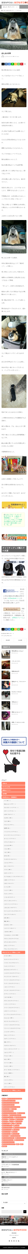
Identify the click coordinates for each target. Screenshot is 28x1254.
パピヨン (19, 1123)
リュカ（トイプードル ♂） (9, 966)
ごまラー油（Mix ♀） (8, 997)
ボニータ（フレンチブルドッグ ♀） (11, 1021)
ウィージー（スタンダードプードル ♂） (12, 980)
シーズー (5, 1115)
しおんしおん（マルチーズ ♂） (10, 907)
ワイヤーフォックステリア (9, 1144)
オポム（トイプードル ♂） (9, 1035)
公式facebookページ (14, 598)
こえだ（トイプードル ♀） (9, 986)
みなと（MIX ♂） (7, 1059)
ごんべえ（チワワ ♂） (8, 862)
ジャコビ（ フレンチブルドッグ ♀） (11, 962)
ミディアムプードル (15, 1135)
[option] (7, 1220)
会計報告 (4, 793)
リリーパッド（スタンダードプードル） (12, 1028)
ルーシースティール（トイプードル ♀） (12, 835)
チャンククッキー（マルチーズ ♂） (11, 976)
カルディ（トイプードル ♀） (10, 1038)
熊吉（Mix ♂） (7, 1076)
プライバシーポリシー (14, 1235)
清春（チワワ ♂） (8, 1042)
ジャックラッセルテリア (15, 1115)
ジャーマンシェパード (8, 1117)
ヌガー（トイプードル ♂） (10, 811)
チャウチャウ (20, 1119)
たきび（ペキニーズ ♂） (9, 883)
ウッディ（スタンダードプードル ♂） (12, 983)
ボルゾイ (15, 1131)
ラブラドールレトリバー (9, 1142)
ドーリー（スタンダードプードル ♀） (12, 1007)
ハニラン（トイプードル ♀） (10, 1004)
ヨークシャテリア (19, 1140)
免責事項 (14, 1237)
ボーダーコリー (7, 1133)
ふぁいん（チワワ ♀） (9, 1052)
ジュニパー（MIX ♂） (8, 890)
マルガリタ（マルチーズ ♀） (10, 1045)
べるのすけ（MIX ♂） (8, 931)
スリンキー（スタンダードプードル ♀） (12, 990)
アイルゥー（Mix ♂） (8, 1055)
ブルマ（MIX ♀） (7, 821)
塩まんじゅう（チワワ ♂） (10, 804)
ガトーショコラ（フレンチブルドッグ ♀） (13, 911)
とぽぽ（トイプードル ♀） (9, 880)
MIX (4, 1098)
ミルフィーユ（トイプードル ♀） (11, 904)
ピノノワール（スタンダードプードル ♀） (13, 1014)
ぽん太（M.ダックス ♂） (10, 7)
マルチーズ (6, 1135)
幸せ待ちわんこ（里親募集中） (10, 797)
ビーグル (17, 1125)
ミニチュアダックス (7, 635)
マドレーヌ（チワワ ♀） (9, 824)
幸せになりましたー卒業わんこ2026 (11, 952)
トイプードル (19, 1121)
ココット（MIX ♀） (8, 1083)
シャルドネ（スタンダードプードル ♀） (12, 973)
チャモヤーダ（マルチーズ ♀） (10, 859)
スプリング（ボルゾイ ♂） (9, 842)
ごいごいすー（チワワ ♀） (9, 1031)
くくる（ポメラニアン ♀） (9, 897)
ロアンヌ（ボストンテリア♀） (10, 942)
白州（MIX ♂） (7, 917)
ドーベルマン (6, 1123)
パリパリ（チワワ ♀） (8, 1080)
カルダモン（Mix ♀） (8, 817)
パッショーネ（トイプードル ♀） (11, 831)
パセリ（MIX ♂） (7, 852)
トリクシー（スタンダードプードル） (12, 1024)
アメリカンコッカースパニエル (14, 1098)
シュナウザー (21, 1113)
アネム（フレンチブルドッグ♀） (11, 948)
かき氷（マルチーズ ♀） (9, 814)
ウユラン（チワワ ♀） (8, 893)
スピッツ (5, 1119)
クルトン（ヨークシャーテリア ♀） (12, 1049)
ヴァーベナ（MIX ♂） (8, 1062)
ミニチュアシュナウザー (9, 1138)
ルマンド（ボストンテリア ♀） (10, 900)
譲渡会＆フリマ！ (6, 790)
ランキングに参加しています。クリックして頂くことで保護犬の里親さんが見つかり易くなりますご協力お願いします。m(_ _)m (13, 520)
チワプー (5, 1121)
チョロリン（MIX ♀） (8, 1066)
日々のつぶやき (6, 786)
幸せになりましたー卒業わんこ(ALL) (11, 1090)
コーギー (14, 1109)
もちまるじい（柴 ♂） (8, 924)
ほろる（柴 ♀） (7, 855)
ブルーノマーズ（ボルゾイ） (10, 914)
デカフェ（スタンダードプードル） (11, 938)
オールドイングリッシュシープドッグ (12, 1106)
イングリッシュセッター (9, 1104)
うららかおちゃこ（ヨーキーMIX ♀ (11, 935)
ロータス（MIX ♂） (8, 955)
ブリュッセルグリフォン (20, 1127)
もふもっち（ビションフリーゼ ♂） (11, 959)
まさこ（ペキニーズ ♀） (9, 866)
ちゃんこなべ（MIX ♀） (9, 1017)
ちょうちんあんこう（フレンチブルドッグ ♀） (14, 876)
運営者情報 (14, 1233)
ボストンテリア (7, 1131)
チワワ (11, 1121)
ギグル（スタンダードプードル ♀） (11, 1000)
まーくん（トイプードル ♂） (10, 838)
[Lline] (12, 64)
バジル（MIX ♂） (7, 848)
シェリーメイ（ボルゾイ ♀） (10, 928)
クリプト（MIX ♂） (8, 869)
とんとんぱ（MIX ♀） (8, 845)
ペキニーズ (16, 1129)
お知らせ (4, 783)
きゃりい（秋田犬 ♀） (8, 1073)
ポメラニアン (16, 1133)
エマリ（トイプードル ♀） (9, 1086)
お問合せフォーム (17, 617)
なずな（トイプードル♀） (9, 945)
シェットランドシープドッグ (10, 1113)
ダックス (12, 1119)
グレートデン (6, 1109)
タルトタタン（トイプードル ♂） (11, 807)
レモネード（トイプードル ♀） (10, 1011)
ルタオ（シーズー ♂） (8, 873)
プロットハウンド (7, 1129)
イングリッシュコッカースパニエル (11, 1102)
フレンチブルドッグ (8, 1127)
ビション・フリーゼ (8, 1125)
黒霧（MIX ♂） (7, 921)
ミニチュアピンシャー (8, 1140)
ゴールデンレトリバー (8, 1111)
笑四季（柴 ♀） (7, 828)
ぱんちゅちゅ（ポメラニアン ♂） (11, 969)
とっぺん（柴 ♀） (8, 886)
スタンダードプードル (20, 1117)
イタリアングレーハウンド (9, 1100)
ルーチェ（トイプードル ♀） (10, 993)
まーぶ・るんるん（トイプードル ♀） (12, 1069)
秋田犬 (5, 1146)
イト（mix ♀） (7, 800)
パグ (13, 1123)
